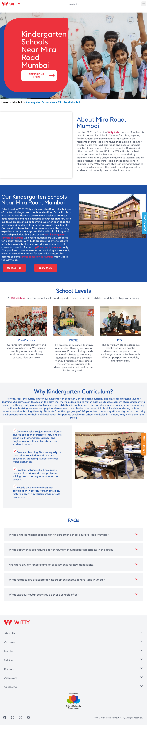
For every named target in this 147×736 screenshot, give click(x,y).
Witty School (18, 297)
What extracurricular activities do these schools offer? (44, 594)
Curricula (9, 642)
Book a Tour (145, 223)
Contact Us (10, 686)
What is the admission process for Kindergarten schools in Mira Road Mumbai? (59, 534)
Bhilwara (9, 668)
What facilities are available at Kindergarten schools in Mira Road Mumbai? (57, 579)
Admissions (10, 677)
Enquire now (144, 444)
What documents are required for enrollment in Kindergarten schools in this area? (61, 549)
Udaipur (9, 660)
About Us (9, 633)
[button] (143, 3)
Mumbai (72, 4)
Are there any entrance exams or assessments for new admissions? (51, 564)
